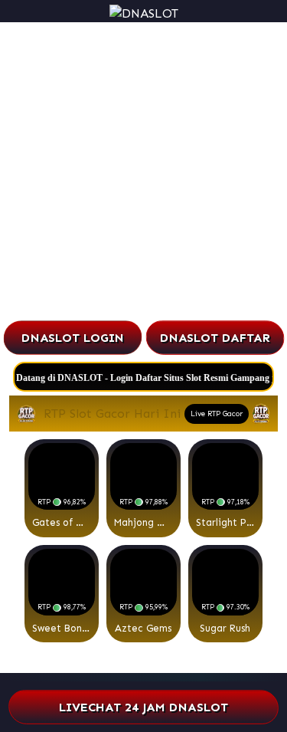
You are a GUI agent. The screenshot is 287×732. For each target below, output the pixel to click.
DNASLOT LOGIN (72, 337)
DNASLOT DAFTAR (214, 337)
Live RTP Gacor (217, 414)
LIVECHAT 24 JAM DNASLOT (144, 707)
